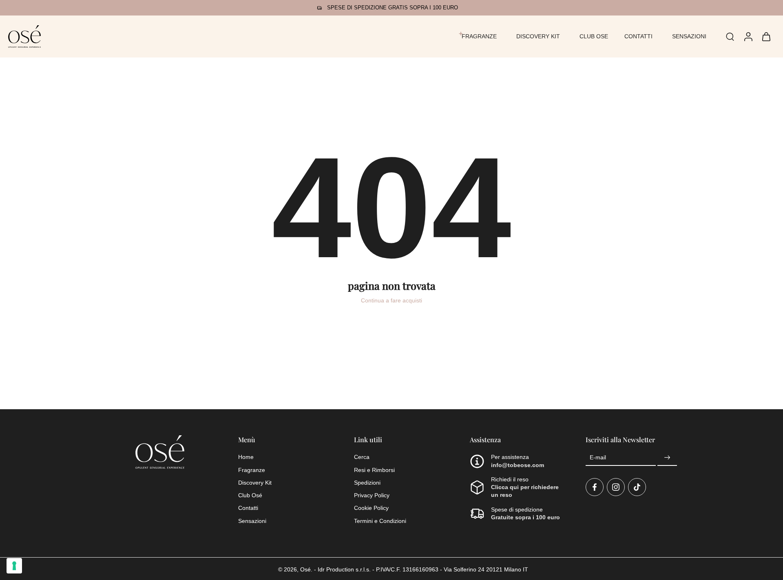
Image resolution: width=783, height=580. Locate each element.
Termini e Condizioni (380, 520)
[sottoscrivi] (667, 457)
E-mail (598, 457)
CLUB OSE (594, 36)
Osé (305, 569)
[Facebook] (595, 487)
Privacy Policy (371, 495)
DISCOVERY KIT (538, 36)
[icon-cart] (766, 36)
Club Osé (250, 495)
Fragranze (251, 469)
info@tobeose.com (517, 464)
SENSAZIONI (689, 36)
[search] (730, 36)
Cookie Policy (371, 508)
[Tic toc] (637, 487)
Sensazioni (252, 520)
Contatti (248, 508)
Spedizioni (367, 482)
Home (246, 457)
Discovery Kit (255, 482)
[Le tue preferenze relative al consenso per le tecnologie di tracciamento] (14, 565)
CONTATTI (638, 36)
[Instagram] (616, 487)
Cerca (361, 457)
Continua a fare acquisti (391, 300)
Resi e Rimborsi (374, 469)
